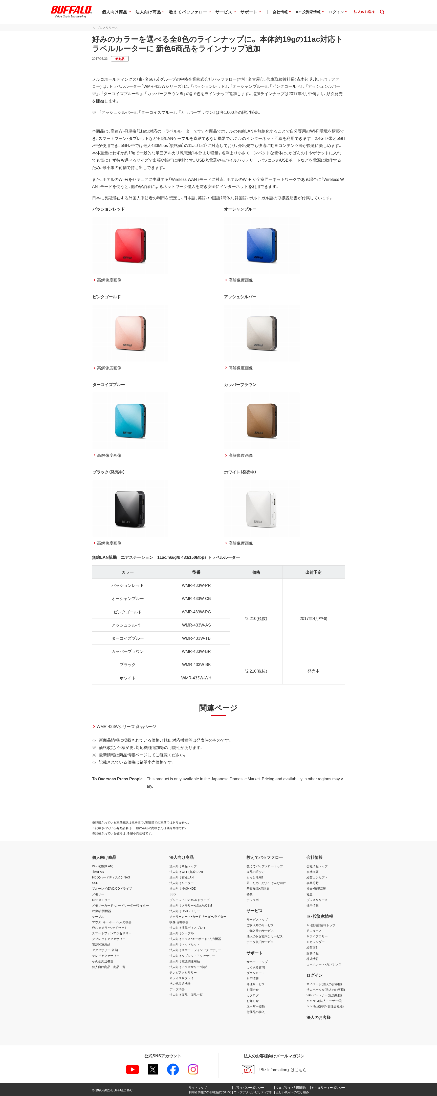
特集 (250, 894)
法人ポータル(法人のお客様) (326, 989)
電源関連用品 (101, 944)
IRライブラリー (317, 936)
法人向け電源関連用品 (184, 961)
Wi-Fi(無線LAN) (102, 866)
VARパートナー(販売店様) (324, 995)
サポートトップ (257, 961)
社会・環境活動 (316, 888)
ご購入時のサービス (260, 925)
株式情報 (313, 958)
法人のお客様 (319, 1017)
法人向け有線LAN (181, 877)
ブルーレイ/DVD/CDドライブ (112, 888)
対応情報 (253, 978)
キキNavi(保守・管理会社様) (325, 1006)
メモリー (98, 894)
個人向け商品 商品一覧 (108, 966)
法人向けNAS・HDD (182, 888)
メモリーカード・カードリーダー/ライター (120, 905)
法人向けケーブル (181, 933)
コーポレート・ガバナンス (324, 964)
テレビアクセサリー (105, 955)
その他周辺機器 (102, 961)
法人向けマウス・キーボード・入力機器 (195, 938)
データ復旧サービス (260, 941)
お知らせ (253, 1000)
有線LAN (98, 871)
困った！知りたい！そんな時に (266, 882)
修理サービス (256, 984)
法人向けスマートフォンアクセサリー (195, 950)
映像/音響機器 (101, 911)
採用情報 (313, 905)
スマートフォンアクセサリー (112, 933)
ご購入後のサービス (260, 930)
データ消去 (177, 989)
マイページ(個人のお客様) (324, 984)
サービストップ (257, 919)
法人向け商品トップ (183, 866)
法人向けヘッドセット (184, 944)
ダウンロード (256, 973)
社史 (310, 894)
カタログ (253, 995)
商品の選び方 (256, 871)
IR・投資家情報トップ (321, 925)
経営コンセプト (317, 877)
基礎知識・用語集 (258, 888)
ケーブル (98, 916)
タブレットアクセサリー (108, 938)
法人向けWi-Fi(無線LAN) (186, 871)
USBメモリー (101, 899)
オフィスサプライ (181, 978)
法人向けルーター (181, 882)
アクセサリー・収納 (105, 950)
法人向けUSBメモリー (184, 911)
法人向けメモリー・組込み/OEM (190, 905)
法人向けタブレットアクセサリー (192, 955)
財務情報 (313, 953)
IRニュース (314, 930)
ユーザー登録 (256, 1006)
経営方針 (313, 947)
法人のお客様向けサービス (265, 936)
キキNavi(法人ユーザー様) (324, 1000)
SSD (95, 882)
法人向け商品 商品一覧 (186, 994)
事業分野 (313, 882)
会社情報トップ (317, 866)
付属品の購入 (256, 1011)
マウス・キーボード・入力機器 (112, 922)
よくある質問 (256, 967)
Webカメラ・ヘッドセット (109, 927)
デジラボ (253, 899)
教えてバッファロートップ (265, 866)
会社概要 (313, 871)
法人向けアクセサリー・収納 (188, 966)
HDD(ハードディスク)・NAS (111, 877)
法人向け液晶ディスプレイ (187, 927)
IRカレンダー (316, 941)
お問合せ (253, 989)
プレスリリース (317, 899)
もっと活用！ (255, 877)
